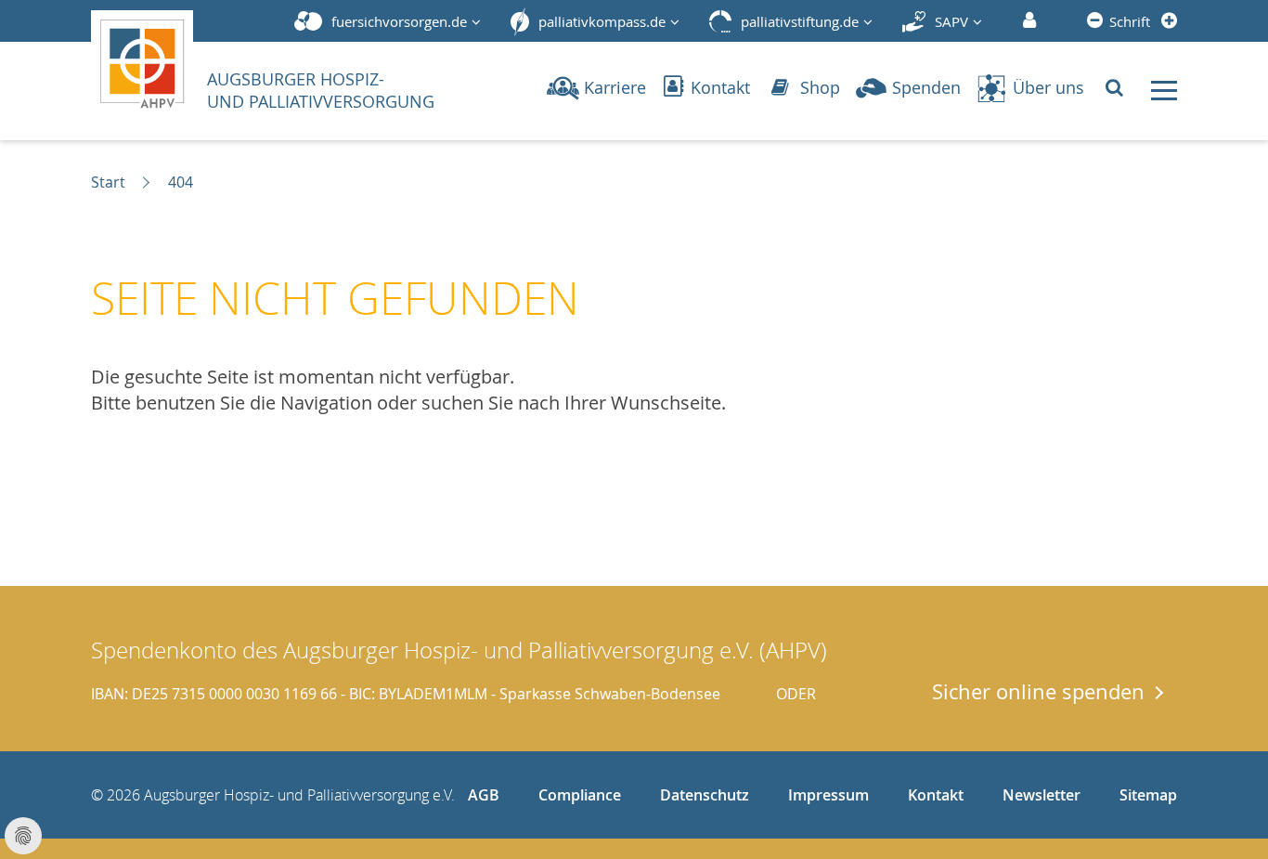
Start (108, 182)
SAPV (951, 21)
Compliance (579, 795)
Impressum (828, 795)
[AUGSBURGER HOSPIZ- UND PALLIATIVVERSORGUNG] (147, 59)
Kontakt (718, 87)
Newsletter (1041, 795)
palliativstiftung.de (800, 21)
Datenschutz (704, 795)
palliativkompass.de (602, 21)
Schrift (1129, 21)
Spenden (926, 87)
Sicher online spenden (1038, 691)
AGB (483, 795)
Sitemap (1148, 795)
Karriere (615, 87)
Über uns (1048, 87)
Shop (818, 87)
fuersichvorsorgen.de (399, 21)
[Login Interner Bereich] (1027, 21)
